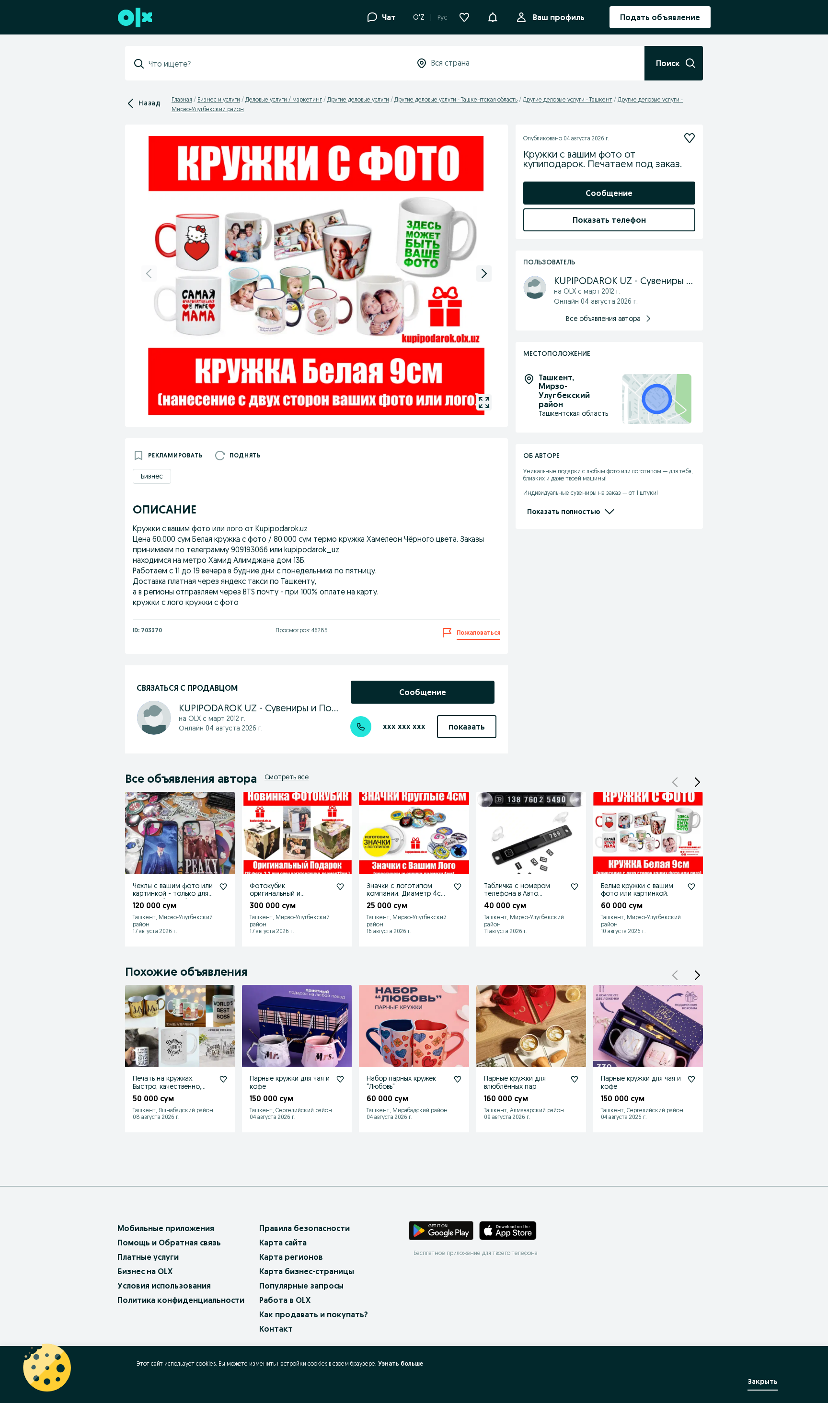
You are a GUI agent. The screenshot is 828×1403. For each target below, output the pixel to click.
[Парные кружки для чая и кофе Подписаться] (340, 1079)
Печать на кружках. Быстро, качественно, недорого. (167, 1086)
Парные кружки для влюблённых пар (515, 1082)
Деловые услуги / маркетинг (283, 99)
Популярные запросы (301, 1285)
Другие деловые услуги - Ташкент (567, 99)
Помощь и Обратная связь (169, 1242)
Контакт (276, 1329)
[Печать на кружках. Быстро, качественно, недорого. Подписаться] (223, 1079)
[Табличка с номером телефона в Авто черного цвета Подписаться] (574, 886)
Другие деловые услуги (358, 99)
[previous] (149, 273)
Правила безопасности (304, 1228)
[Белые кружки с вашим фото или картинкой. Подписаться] (691, 886)
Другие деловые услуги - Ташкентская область (456, 99)
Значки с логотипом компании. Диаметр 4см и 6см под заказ (406, 893)
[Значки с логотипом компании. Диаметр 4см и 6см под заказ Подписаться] (457, 886)
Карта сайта (283, 1242)
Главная (182, 99)
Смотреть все (286, 777)
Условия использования (164, 1285)
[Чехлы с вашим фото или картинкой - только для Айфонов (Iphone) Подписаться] (223, 886)
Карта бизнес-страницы (306, 1271)
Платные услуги (148, 1257)
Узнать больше (400, 1363)
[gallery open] (484, 402)
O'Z (419, 17)
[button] (492, 16)
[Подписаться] (689, 138)
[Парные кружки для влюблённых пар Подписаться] (574, 1079)
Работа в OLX (284, 1300)
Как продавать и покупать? (313, 1314)
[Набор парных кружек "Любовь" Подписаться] (457, 1079)
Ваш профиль (559, 17)
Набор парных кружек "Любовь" (401, 1082)
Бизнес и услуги (218, 99)
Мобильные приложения (165, 1228)
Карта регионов (291, 1257)
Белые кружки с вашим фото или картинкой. (637, 889)
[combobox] (272, 63)
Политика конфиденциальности (180, 1300)
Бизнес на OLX (144, 1271)
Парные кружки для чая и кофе (290, 1082)
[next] (484, 273)
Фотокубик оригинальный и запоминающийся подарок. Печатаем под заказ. (288, 901)
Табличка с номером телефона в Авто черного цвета (517, 893)
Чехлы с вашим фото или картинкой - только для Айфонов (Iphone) (173, 893)
